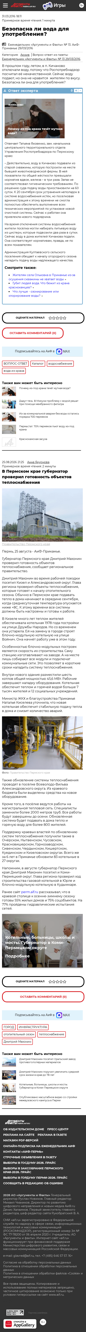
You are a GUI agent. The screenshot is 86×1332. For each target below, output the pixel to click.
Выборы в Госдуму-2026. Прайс (29, 1163)
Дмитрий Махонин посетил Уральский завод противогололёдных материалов (47, 1061)
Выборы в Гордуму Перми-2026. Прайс (35, 1177)
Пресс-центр (57, 1129)
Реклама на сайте (18, 1135)
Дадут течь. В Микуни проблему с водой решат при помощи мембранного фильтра (48, 402)
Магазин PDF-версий (20, 1140)
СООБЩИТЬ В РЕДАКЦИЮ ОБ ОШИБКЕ (33, 1183)
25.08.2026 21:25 (13, 462)
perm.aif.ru (29, 892)
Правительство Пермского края (26, 544)
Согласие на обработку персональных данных (37, 1262)
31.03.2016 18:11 (12, 16)
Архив (25, 55)
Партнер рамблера (37, 1313)
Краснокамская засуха (33, 439)
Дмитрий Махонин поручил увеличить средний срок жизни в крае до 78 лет (49, 1073)
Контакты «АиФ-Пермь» (23, 1151)
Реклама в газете (52, 1135)
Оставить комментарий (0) (33, 333)
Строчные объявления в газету (30, 1157)
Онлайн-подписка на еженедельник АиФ (39, 1146)
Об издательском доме (23, 1129)
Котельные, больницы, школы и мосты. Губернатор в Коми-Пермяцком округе (40, 942)
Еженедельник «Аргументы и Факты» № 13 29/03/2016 (41, 59)
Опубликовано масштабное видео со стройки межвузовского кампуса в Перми (48, 1099)
